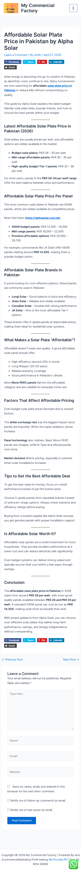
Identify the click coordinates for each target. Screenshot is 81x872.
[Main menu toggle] (73, 8)
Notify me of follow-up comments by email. (38, 800)
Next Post (71, 659)
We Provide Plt (58, 859)
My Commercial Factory (37, 8)
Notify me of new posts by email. (32, 810)
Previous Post (12, 659)
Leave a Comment (16, 55)
